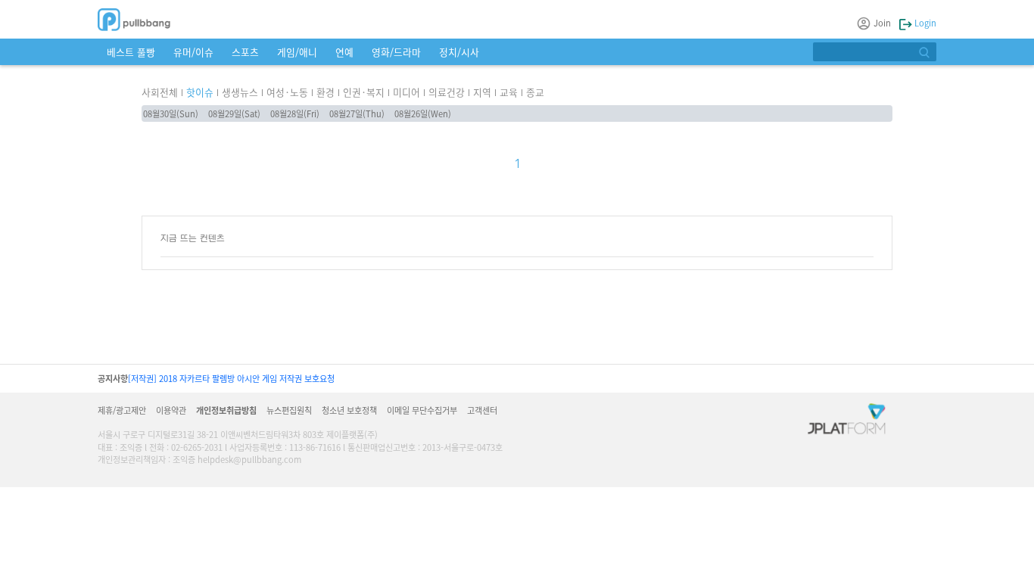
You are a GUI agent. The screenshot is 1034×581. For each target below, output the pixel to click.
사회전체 (160, 92)
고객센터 (482, 410)
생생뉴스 (240, 92)
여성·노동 (287, 92)
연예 (344, 52)
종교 (535, 92)
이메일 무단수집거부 (422, 410)
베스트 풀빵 (131, 52)
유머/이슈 (193, 52)
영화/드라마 (396, 52)
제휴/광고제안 (122, 410)
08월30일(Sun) (170, 113)
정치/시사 (459, 52)
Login (924, 23)
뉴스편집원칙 (289, 410)
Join (882, 23)
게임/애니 (297, 52)
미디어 (406, 92)
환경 (325, 92)
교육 (509, 92)
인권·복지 (364, 92)
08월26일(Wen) (422, 113)
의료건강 (446, 92)
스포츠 (245, 52)
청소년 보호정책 (349, 410)
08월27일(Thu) (357, 113)
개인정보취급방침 (226, 410)
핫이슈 (199, 92)
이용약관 (171, 410)
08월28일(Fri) (294, 113)
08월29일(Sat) (234, 113)
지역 (482, 92)
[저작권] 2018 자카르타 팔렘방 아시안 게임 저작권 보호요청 (231, 378)
